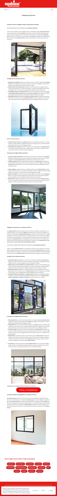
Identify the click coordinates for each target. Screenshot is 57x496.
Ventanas (39, 471)
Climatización (20, 464)
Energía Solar (32, 467)
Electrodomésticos (21, 467)
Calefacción (11, 464)
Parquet (24, 471)
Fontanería (41, 467)
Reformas (31, 471)
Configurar (51, 490)
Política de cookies (26, 492)
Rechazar (43, 490)
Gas (48, 467)
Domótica (46, 464)
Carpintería (30, 464)
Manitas (17, 471)
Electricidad (10, 467)
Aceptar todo (35, 490)
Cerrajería (38, 464)
